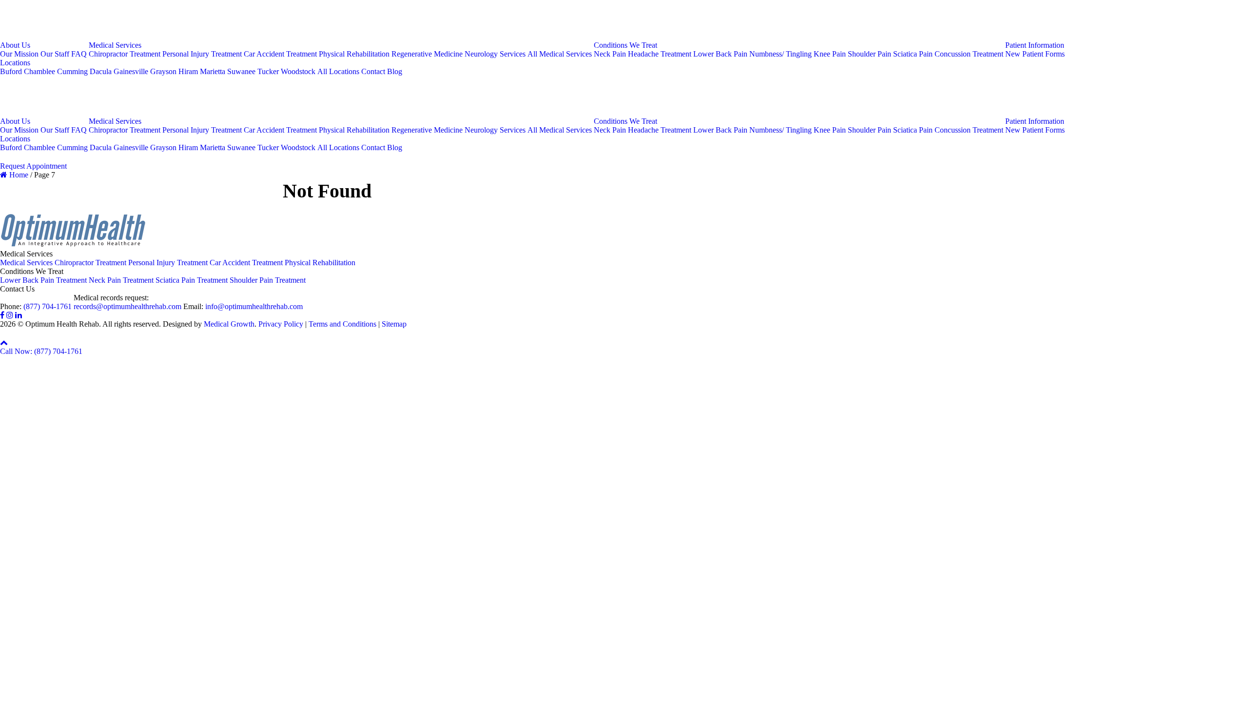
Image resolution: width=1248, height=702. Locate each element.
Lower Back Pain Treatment (43, 280)
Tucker (268, 71)
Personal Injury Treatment (202, 54)
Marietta (212, 71)
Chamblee (39, 71)
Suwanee (241, 71)
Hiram (188, 71)
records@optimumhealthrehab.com (127, 306)
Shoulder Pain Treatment (268, 280)
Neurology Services (495, 54)
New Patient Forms (1035, 54)
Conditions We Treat (625, 45)
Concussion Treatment (969, 54)
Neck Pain (610, 54)
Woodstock (298, 71)
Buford (11, 71)
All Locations (338, 71)
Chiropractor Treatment (124, 54)
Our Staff (54, 54)
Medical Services (115, 45)
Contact (373, 71)
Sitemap (394, 324)
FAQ (79, 54)
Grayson (163, 71)
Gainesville (131, 71)
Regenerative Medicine (427, 54)
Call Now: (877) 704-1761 (41, 351)
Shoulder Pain (869, 54)
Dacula (101, 71)
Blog (394, 71)
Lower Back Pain (720, 54)
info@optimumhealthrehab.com (254, 306)
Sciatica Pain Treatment (192, 280)
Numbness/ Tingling (780, 54)
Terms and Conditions (342, 324)
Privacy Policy (280, 324)
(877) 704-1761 (47, 306)
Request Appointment (33, 166)
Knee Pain (830, 54)
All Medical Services (559, 54)
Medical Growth (229, 324)
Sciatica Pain (913, 54)
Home (17, 175)
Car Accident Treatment (280, 54)
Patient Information (1034, 45)
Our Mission (19, 54)
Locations (15, 62)
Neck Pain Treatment (121, 280)
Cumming (72, 71)
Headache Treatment (659, 54)
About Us (15, 45)
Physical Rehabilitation (354, 54)
